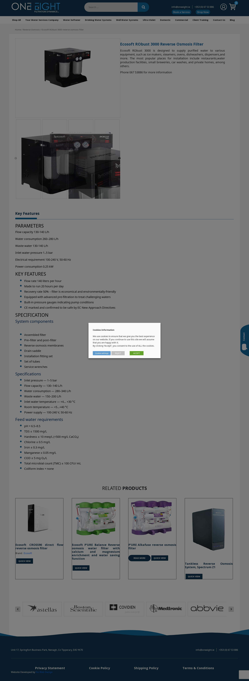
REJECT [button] (118, 353)
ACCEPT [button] (136, 353)
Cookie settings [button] (101, 353)
